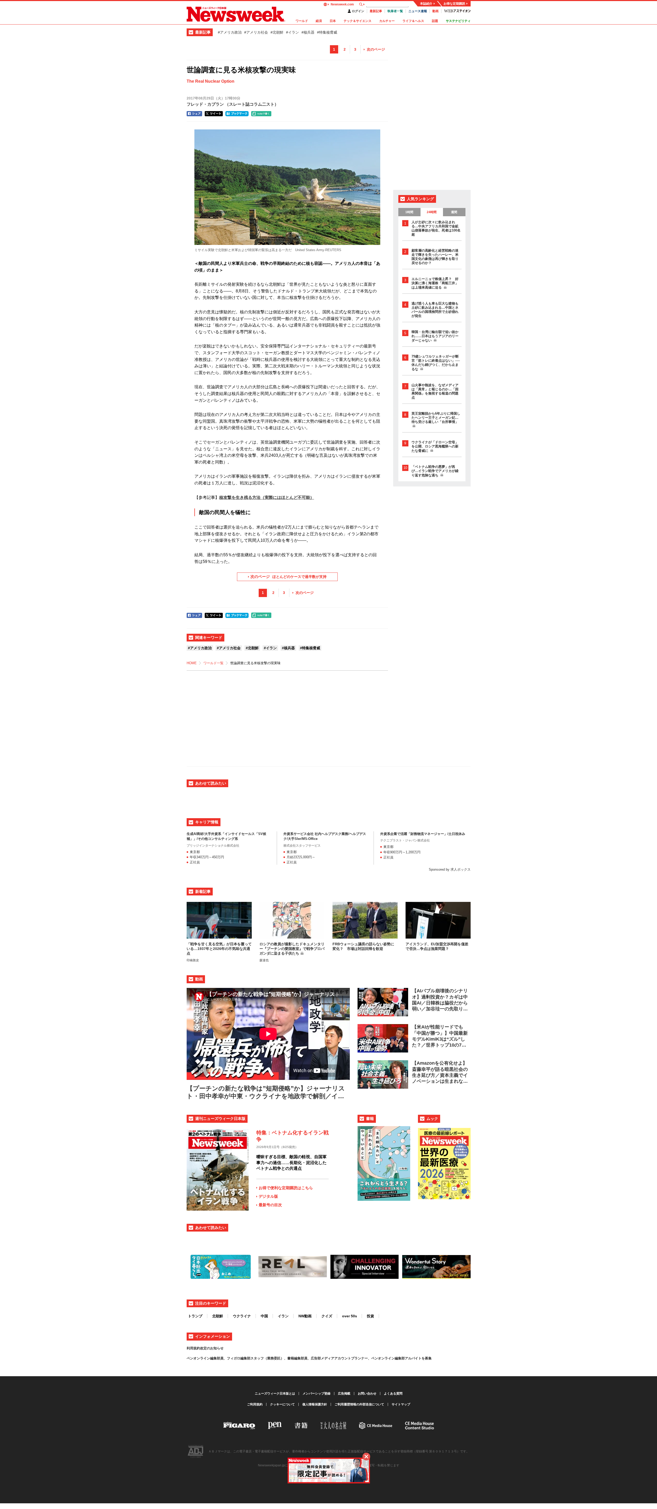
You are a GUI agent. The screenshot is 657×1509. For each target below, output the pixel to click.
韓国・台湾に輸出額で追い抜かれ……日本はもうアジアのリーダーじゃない (434, 336)
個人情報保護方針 (314, 1404)
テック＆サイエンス (357, 21)
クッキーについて (282, 1404)
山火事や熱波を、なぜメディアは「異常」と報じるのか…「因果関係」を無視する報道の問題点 (434, 391)
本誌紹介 (426, 3)
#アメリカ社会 (256, 32)
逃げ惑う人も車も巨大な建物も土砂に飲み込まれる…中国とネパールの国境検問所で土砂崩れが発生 (434, 309)
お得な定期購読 (454, 3)
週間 (454, 212)
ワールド (302, 21)
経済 (319, 21)
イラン (283, 1316)
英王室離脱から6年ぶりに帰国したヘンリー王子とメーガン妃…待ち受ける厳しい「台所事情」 (435, 418)
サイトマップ (401, 1404)
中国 (264, 1316)
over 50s (349, 1316)
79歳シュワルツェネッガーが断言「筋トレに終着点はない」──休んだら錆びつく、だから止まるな (435, 362)
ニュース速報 (417, 11)
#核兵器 (308, 32)
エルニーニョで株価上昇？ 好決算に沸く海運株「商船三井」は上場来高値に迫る (434, 283)
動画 (435, 11)
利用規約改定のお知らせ (205, 1348)
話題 (435, 21)
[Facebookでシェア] (194, 113)
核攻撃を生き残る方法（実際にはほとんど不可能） (266, 497)
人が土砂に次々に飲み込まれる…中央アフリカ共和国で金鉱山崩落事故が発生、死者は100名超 (436, 228)
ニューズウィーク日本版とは (275, 1393)
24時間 (432, 212)
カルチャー (387, 21)
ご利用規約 (255, 1404)
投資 (370, 1316)
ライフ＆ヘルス (413, 21)
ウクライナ (242, 1316)
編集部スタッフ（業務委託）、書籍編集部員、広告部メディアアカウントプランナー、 (305, 1358)
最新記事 (376, 11)
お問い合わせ (367, 1393)
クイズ (326, 1316)
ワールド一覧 (213, 663)
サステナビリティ (458, 21)
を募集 (427, 1358)
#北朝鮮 (277, 32)
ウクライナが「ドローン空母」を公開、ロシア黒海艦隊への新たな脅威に (434, 446)
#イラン (292, 32)
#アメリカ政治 (230, 32)
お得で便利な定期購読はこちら (286, 1188)
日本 (333, 21)
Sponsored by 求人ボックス (450, 869)
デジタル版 (268, 1196)
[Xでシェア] (214, 113)
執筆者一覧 (395, 11)
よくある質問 (393, 1393)
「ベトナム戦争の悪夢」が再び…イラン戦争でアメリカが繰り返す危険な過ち (434, 471)
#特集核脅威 (327, 32)
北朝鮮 (217, 1316)
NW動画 (305, 1316)
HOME (192, 663)
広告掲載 (344, 1393)
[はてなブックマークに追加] (237, 113)
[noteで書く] (261, 113)
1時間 (409, 212)
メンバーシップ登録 (316, 1393)
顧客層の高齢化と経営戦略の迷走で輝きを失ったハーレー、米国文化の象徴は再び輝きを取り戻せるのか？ (434, 257)
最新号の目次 (270, 1205)
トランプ (195, 1316)
